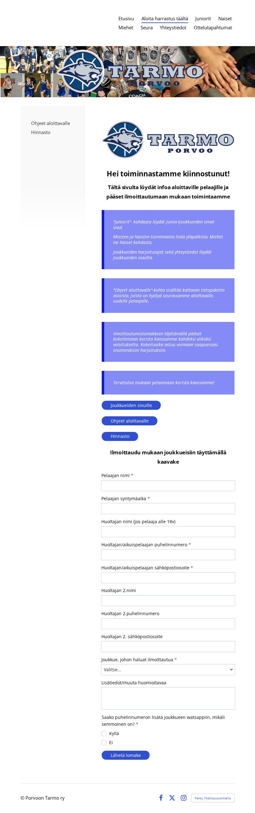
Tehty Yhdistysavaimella (213, 798)
